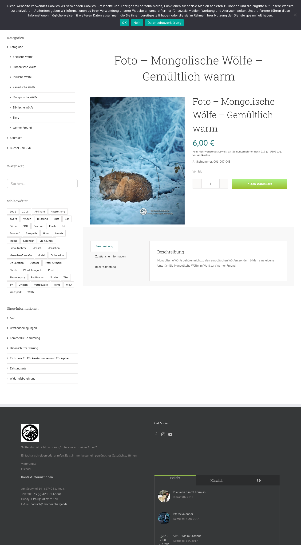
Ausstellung (58, 211)
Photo (51, 270)
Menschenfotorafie (21, 255)
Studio (54, 277)
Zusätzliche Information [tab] (110, 256)
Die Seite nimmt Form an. (189, 492)
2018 (25, 211)
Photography (17, 277)
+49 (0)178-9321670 (44, 499)
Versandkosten (201, 155)
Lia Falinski (46, 240)
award (13, 218)
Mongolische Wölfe (25, 97)
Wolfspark (16, 292)
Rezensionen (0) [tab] (105, 267)
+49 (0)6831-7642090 (46, 494)
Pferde (13, 270)
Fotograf (15, 233)
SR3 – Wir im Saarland (187, 536)
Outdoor (34, 262)
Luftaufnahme (18, 248)
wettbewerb (41, 284)
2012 (13, 211)
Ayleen (27, 218)
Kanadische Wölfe (24, 87)
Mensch (37, 248)
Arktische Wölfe (23, 57)
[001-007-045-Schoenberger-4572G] (137, 160)
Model (41, 255)
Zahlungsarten (19, 368)
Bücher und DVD (20, 148)
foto (64, 226)
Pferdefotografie (32, 270)
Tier (65, 277)
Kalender (16, 138)
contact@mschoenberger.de (49, 504)
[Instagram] (163, 434)
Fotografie (16, 47)
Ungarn (23, 284)
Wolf (69, 284)
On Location (17, 262)
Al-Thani (40, 211)
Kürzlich (216, 480)
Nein (137, 22)
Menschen (54, 248)
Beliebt (175, 478)
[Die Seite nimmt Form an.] (164, 496)
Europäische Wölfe (24, 67)
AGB (13, 318)
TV (11, 284)
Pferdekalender (183, 514)
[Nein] (295, 14)
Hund (46, 233)
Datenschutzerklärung (24, 348)
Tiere (16, 118)
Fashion (38, 226)
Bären (13, 226)
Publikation (37, 277)
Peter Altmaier (53, 262)
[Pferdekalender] (164, 518)
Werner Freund (22, 128)
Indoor (13, 240)
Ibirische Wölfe (22, 77)
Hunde (59, 233)
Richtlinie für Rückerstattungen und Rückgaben (40, 358)
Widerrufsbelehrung (23, 379)
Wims (57, 284)
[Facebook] (156, 434)
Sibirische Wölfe (23, 107)
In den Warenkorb (259, 184)
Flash (52, 226)
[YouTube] (170, 434)
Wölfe (31, 292)
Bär (67, 218)
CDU (25, 226)
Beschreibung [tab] (104, 246)
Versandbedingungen (23, 328)
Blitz (56, 218)
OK (124, 22)
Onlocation (57, 255)
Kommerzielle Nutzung (25, 338)
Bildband (42, 218)
